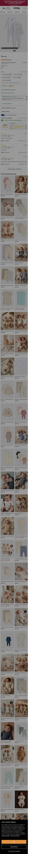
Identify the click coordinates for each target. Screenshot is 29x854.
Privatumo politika (14, 835)
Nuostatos (14, 847)
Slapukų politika (5, 835)
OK (14, 842)
